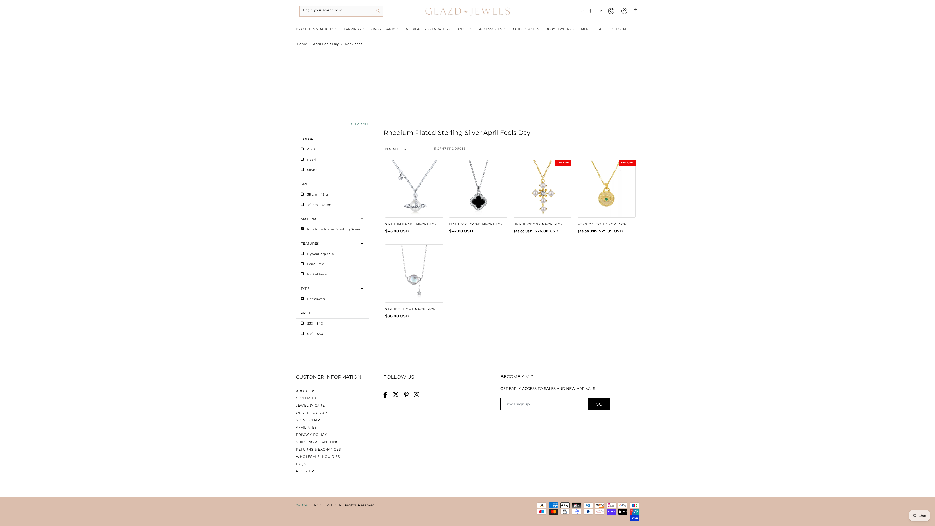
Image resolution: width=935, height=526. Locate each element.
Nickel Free (317, 274)
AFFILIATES (306, 427)
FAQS (301, 464)
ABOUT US (306, 391)
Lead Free (315, 264)
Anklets (464, 29)
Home (301, 44)
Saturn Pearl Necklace (411, 224)
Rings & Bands (383, 29)
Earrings (352, 29)
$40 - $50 (315, 334)
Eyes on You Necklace (602, 224)
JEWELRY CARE (310, 405)
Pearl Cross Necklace (538, 224)
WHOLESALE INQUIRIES (318, 456)
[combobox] (341, 11)
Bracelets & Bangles (315, 29)
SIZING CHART (309, 420)
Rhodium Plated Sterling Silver (334, 229)
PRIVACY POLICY (311, 434)
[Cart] (634, 11)
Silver (312, 170)
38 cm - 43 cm (319, 194)
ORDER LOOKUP (311, 413)
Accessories (490, 29)
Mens (585, 29)
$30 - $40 (315, 323)
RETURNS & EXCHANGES (318, 449)
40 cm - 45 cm (319, 205)
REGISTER (305, 471)
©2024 (302, 505)
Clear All (360, 124)
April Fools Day (326, 44)
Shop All (620, 29)
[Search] (378, 11)
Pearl (311, 159)
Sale (602, 29)
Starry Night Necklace (410, 309)
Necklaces (316, 299)
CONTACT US (308, 398)
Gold (311, 149)
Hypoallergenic (320, 254)
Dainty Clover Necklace (476, 224)
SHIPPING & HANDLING (317, 442)
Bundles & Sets (525, 29)
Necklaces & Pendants (427, 29)
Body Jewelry (558, 29)
